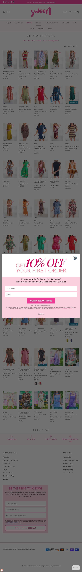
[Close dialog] (75, 258)
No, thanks (41, 314)
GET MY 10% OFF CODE (41, 300)
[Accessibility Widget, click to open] (1, 570)
